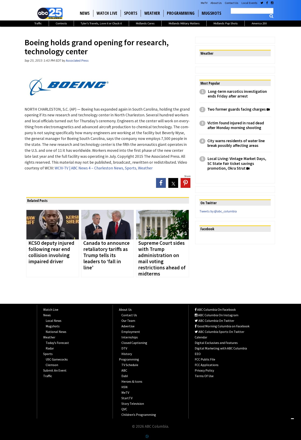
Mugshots (211, 13)
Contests (61, 23)
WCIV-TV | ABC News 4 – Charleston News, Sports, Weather (104, 168)
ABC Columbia (50, 13)
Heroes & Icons (131, 381)
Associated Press (77, 60)
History (126, 354)
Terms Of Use (204, 376)
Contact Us (231, 3)
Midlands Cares (145, 23)
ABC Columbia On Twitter (216, 321)
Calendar (201, 337)
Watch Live (107, 13)
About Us (216, 3)
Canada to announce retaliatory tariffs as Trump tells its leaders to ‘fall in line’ (106, 255)
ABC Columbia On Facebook (216, 309)
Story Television (132, 403)
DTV (124, 348)
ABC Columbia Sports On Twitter (221, 332)
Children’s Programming (138, 415)
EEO (198, 354)
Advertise (128, 326)
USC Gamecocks (57, 359)
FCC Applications (206, 365)
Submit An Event (55, 370)
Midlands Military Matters (184, 23)
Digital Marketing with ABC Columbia (221, 348)
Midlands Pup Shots (225, 23)
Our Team (128, 321)
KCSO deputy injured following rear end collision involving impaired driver (51, 252)
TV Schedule (129, 365)
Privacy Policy (204, 370)
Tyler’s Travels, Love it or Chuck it (101, 23)
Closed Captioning (134, 343)
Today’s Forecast (57, 343)
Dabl (124, 376)
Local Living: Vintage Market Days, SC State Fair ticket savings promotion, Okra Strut (236, 163)
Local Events (249, 3)
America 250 (259, 23)
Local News (53, 321)
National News (56, 332)
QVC (124, 409)
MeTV (204, 3)
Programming (181, 13)
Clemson (52, 365)
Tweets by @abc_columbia (218, 211)
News (85, 13)
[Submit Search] (271, 16)
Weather (152, 13)
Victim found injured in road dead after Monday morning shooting (235, 125)
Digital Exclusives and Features (216, 343)
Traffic (38, 23)
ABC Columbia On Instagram (218, 315)
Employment (130, 332)
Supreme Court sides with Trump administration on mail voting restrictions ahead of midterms (162, 258)
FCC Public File (205, 359)
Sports (130, 13)
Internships (129, 337)
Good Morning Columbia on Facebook (223, 326)
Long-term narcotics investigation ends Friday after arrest (237, 94)
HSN (124, 387)
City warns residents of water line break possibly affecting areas (236, 143)
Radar (50, 348)
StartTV (126, 398)
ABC (124, 370)
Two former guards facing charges (236, 109)
